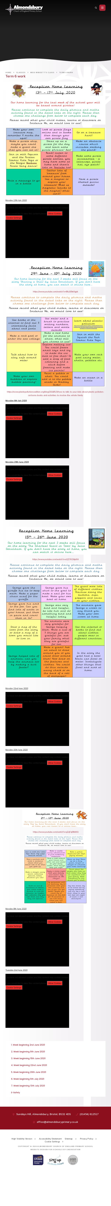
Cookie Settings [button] (52, 1141)
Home (8, 72)
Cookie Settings (14, 217)
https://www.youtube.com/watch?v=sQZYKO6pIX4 (55, 559)
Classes (21, 72)
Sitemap (69, 1138)
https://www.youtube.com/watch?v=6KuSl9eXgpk (55, 291)
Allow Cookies (54, 213)
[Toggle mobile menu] (102, 8)
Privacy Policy (86, 1138)
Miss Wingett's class (42, 72)
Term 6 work (66, 72)
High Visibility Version (22, 1138)
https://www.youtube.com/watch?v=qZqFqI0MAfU (56, 832)
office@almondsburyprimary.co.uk (57, 1121)
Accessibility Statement (50, 1138)
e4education (74, 1149)
